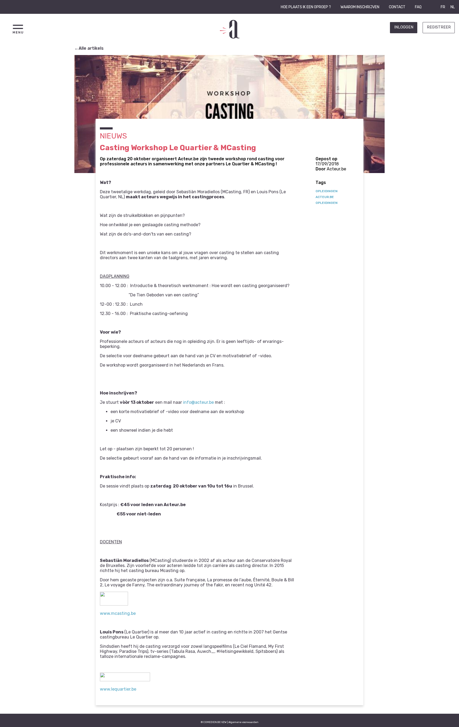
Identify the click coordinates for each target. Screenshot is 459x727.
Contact (397, 7)
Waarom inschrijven (360, 7)
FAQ (418, 7)
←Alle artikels (89, 48)
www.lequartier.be (118, 689)
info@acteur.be (198, 402)
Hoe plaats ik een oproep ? (306, 7)
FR (443, 7)
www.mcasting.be (118, 613)
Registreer (439, 27)
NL (452, 7)
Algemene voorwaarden (243, 722)
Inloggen (403, 27)
